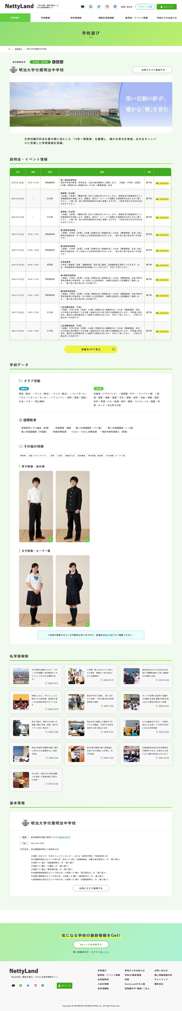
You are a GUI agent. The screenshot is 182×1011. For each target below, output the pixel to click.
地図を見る (63, 837)
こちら (105, 952)
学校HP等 (107, 635)
